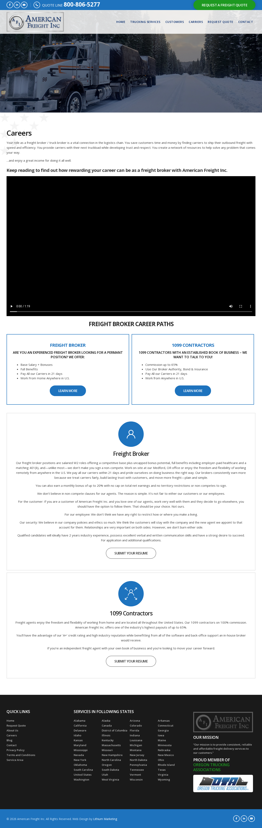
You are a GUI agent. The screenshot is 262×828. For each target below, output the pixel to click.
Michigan (136, 745)
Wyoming (164, 779)
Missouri (107, 750)
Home (120, 22)
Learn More (67, 391)
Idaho (77, 735)
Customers (174, 22)
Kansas (78, 740)
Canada (107, 725)
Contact (245, 22)
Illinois (106, 735)
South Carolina (83, 770)
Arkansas (164, 720)
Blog (9, 740)
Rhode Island (166, 765)
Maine (162, 740)
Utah (105, 774)
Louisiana (136, 740)
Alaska (106, 720)
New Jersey (137, 755)
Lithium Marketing (105, 819)
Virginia (163, 774)
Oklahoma (80, 765)
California (80, 725)
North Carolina (111, 760)
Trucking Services (145, 22)
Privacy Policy (16, 750)
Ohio (161, 760)
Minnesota (165, 745)
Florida (134, 730)
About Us (12, 730)
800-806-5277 (82, 4)
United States (82, 774)
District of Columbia (114, 730)
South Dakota (110, 770)
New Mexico (166, 755)
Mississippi (81, 750)
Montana (135, 750)
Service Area (15, 760)
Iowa (161, 735)
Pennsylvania (138, 765)
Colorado (136, 725)
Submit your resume (131, 553)
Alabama (79, 720)
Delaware (80, 730)
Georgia (163, 730)
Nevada (79, 755)
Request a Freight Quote (224, 5)
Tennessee (137, 770)
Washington (81, 779)
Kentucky (108, 740)
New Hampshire (112, 755)
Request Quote (220, 22)
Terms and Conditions (21, 755)
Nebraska (164, 750)
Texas (162, 770)
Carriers (196, 22)
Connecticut (165, 725)
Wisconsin (136, 779)
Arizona (135, 720)
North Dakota (138, 760)
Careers (12, 735)
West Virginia (110, 779)
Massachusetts (111, 745)
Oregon (107, 765)
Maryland (80, 745)
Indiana (135, 735)
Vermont (135, 774)
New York (80, 760)
